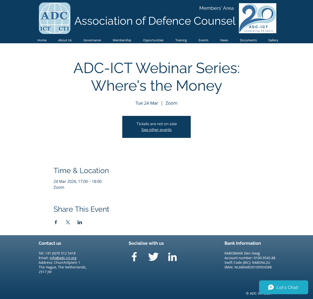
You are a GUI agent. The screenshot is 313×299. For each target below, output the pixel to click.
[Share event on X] (68, 222)
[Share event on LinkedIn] (80, 222)
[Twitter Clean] (153, 257)
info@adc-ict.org (63, 257)
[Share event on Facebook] (56, 222)
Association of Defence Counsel (154, 20)
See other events (156, 129)
